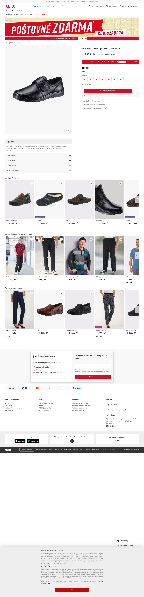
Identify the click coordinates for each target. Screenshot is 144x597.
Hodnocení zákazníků (13, 170)
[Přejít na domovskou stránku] (10, 6)
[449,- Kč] (109, 255)
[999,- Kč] (19, 309)
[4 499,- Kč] (19, 199)
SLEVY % (44, 14)
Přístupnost (67, 449)
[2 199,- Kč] (79, 199)
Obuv (18, 42)
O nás (7, 403)
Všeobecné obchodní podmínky (44, 449)
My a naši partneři (46, 553)
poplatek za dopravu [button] (109, 54)
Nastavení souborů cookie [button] (108, 449)
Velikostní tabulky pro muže (81, 406)
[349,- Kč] (19, 255)
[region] (72, 572)
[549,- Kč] (49, 255)
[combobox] (51, 6)
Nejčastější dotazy (44, 410)
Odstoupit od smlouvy (27, 449)
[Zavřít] (142, 540)
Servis (41, 399)
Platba (41, 406)
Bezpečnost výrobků (13, 165)
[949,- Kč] (79, 255)
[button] (6, 43)
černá (83, 71)
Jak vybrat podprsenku (79, 410)
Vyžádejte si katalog (45, 408)
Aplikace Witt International (13, 408)
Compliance (95, 449)
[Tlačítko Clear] (61, 6)
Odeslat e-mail (116, 405)
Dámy (8, 11)
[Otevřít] (136, 38)
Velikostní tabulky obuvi (79, 408)
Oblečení (9, 14)
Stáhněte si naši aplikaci (27, 437)
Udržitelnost (9, 410)
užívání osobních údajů (95, 553)
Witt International (12, 399)
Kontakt (109, 399)
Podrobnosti (11, 156)
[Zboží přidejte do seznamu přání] (135, 91)
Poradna (75, 399)
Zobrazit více (79, 372)
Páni (13, 11)
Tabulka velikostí (88, 84)
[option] (83, 68)
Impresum (75, 449)
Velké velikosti (29, 14)
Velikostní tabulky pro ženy (80, 403)
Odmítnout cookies (60, 594)
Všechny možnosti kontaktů (118, 410)
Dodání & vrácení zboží (46, 403)
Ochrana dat (58, 449)
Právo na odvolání (85, 449)
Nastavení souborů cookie (81, 594)
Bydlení (19, 11)
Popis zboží (10, 142)
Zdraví (38, 14)
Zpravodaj (8, 406)
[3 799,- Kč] (109, 199)
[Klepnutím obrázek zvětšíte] (69, 131)
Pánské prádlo (18, 14)
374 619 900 (111, 426)
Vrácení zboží (11, 161)
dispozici (79, 562)
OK (72, 590)
